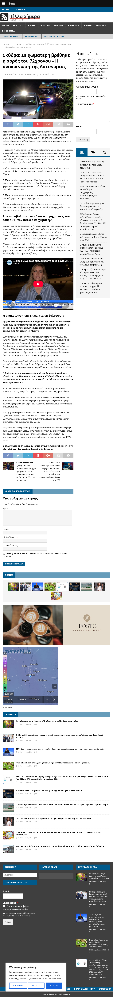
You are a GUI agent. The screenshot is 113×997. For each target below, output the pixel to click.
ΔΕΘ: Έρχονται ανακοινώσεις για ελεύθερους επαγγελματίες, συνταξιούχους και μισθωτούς (93, 192)
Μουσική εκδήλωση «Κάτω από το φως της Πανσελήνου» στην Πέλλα (93, 237)
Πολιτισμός (73, 25)
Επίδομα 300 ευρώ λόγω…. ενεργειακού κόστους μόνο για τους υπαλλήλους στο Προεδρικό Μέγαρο (59, 736)
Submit (8, 922)
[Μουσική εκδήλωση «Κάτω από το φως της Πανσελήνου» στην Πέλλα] (74, 587)
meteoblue (7, 707)
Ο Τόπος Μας (32, 36)
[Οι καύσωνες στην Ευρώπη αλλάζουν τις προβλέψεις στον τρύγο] (13, 587)
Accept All (54, 985)
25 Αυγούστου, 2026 (25, 724)
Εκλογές (100, 25)
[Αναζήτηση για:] (20, 874)
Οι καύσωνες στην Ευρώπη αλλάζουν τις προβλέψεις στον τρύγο (92, 164)
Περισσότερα (8, 31)
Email (79, 126)
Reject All (36, 985)
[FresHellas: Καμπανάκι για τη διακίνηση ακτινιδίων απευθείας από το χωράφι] (50, 587)
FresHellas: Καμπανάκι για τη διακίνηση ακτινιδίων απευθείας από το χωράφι (92, 206)
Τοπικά (5, 25)
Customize (18, 985)
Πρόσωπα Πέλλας (11, 36)
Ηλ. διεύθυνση (10, 537)
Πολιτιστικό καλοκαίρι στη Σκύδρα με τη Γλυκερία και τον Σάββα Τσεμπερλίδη (91, 261)
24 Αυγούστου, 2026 (25, 838)
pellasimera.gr (33, 74)
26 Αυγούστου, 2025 (14, 74)
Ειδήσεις (17, 25)
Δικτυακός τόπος (10, 545)
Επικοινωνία (19, 9)
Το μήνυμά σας (85, 104)
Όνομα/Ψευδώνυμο (87, 86)
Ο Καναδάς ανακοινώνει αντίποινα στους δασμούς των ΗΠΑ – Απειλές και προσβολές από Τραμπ (62, 804)
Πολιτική (32, 25)
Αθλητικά (58, 25)
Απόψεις (88, 25)
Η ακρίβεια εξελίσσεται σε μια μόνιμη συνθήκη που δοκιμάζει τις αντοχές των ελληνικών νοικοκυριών (58, 833)
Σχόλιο (6, 508)
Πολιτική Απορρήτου (84, 989)
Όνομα (6, 529)
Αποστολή (83, 139)
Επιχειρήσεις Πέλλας (54, 36)
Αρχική (5, 9)
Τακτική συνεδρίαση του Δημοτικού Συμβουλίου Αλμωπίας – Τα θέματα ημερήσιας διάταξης (60, 846)
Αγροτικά (45, 25)
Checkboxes (10, 902)
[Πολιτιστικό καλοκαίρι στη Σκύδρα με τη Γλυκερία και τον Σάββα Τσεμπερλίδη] (99, 587)
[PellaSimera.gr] (20, 21)
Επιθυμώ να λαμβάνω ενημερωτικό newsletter (16, 908)
